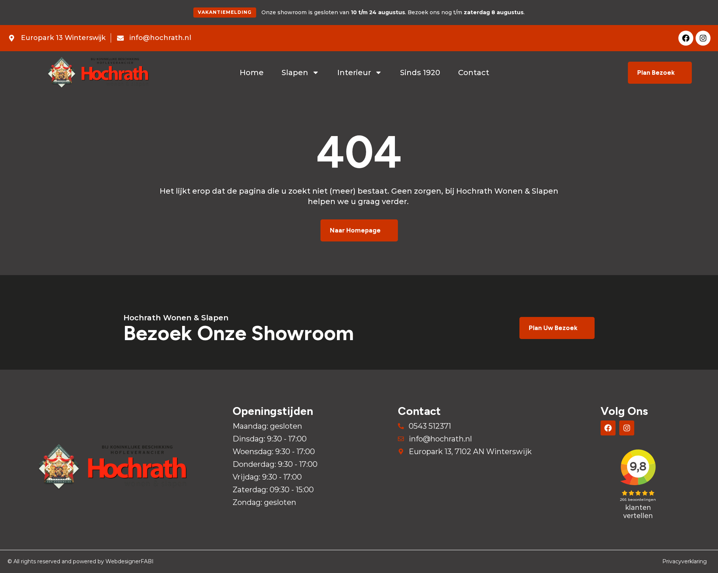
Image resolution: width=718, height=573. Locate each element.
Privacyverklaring (684, 561)
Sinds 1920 (420, 72)
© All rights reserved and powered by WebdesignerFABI (80, 561)
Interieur (354, 72)
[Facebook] (685, 38)
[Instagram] (703, 38)
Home (252, 72)
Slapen (295, 72)
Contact (473, 72)
